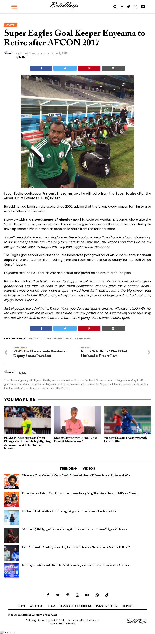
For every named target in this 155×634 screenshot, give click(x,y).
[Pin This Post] (89, 68)
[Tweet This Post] (65, 68)
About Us (36, 606)
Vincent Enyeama (79, 338)
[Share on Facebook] (41, 68)
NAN (22, 57)
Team (51, 606)
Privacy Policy (106, 606)
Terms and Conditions (76, 606)
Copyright (129, 606)
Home (22, 606)
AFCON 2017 (37, 338)
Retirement (56, 338)
